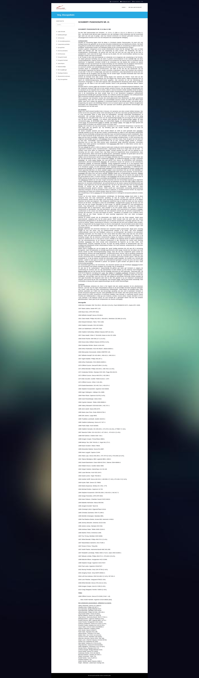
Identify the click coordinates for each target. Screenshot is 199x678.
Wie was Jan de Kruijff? (135, 7)
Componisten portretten (63, 44)
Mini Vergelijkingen (62, 70)
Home (123, 7)
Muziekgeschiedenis (62, 73)
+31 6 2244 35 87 (115, 1)
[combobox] (65, 24)
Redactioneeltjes (61, 66)
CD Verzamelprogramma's (63, 41)
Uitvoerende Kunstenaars (63, 76)
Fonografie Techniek (62, 60)
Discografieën (61, 47)
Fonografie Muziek (62, 57)
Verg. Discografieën (62, 79)
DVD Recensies (61, 54)
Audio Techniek (61, 31)
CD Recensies (60, 38)
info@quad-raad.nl (126, 1)
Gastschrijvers (61, 63)
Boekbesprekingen (62, 34)
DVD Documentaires (62, 50)
